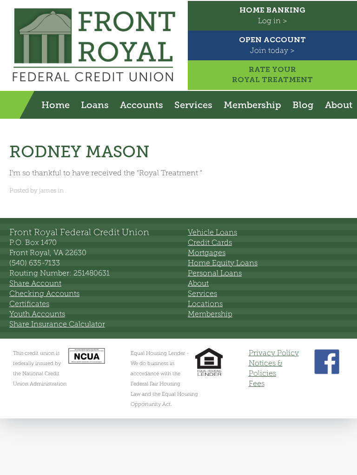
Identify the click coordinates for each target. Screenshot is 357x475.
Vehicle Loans (212, 232)
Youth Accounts (37, 313)
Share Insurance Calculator (57, 324)
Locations (205, 303)
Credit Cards (210, 242)
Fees (256, 383)
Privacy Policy (274, 352)
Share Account (35, 283)
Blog (303, 104)
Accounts (141, 104)
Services (193, 104)
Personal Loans (215, 273)
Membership (252, 104)
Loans (95, 104)
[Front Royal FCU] (93, 83)
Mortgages (206, 252)
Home (55, 104)
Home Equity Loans (223, 262)
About (338, 104)
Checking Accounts (44, 293)
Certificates (29, 303)
